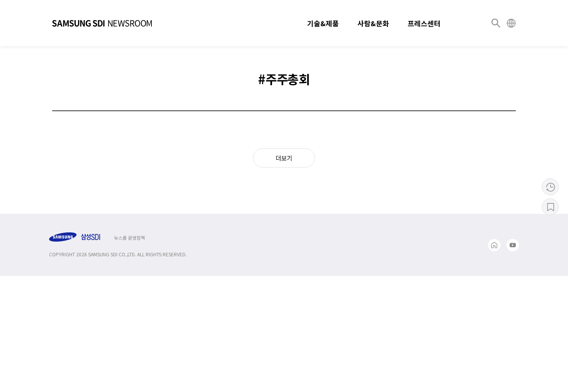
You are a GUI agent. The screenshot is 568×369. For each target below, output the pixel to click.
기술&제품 (323, 23)
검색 (495, 23)
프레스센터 (424, 23)
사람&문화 (373, 23)
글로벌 (511, 23)
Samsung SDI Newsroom (102, 23)
